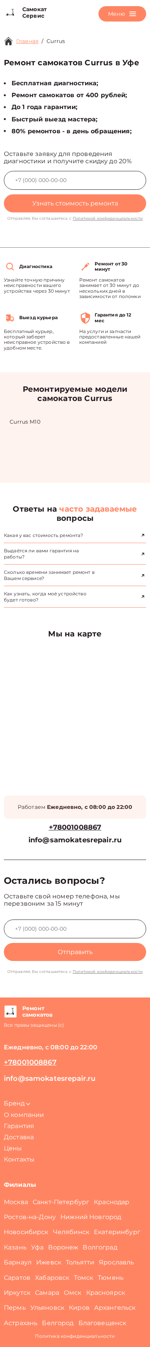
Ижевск (48, 1262)
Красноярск (105, 1292)
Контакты (19, 1159)
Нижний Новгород (90, 1217)
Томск (83, 1277)
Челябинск (71, 1232)
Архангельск (115, 1307)
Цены (13, 1148)
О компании (24, 1114)
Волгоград (100, 1247)
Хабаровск (52, 1277)
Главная (27, 41)
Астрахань (20, 1323)
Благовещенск (102, 1323)
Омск (73, 1292)
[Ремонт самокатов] (10, 1011)
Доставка (19, 1137)
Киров (79, 1307)
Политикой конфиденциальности (108, 218)
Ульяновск (47, 1307)
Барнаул (18, 1262)
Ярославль (116, 1262)
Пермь (15, 1307)
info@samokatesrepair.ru (75, 840)
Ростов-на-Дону (30, 1217)
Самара (47, 1292)
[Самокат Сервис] (10, 12)
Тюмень (110, 1277)
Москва (16, 1202)
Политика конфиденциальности (75, 1336)
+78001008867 (75, 827)
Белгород (57, 1323)
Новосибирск (26, 1232)
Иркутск (17, 1292)
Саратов (17, 1277)
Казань (15, 1247)
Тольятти (80, 1262)
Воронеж (63, 1247)
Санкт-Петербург (61, 1202)
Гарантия (19, 1126)
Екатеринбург (117, 1232)
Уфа (37, 1247)
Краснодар (111, 1202)
